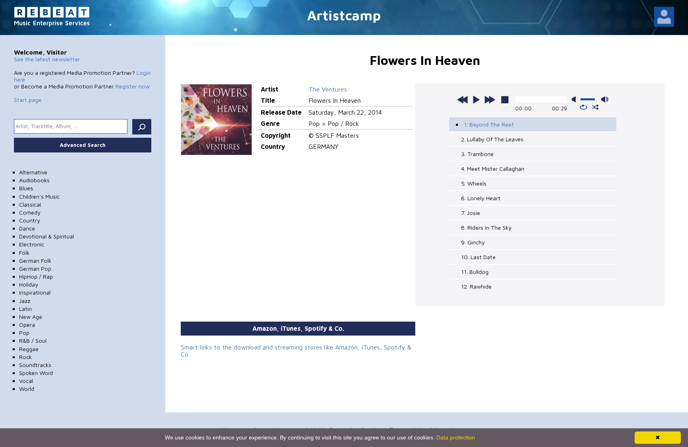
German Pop (35, 268)
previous (462, 99)
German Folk (35, 260)
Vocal (26, 380)
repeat (583, 107)
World (26, 388)
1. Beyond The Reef (489, 124)
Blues (26, 188)
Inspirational (35, 292)
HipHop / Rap (36, 276)
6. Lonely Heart (480, 198)
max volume (604, 99)
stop (504, 99)
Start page (27, 99)
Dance (27, 228)
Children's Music (39, 196)
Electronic (31, 244)
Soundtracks (35, 364)
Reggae (29, 348)
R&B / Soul (33, 340)
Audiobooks (34, 180)
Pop (24, 332)
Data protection (455, 437)
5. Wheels (474, 183)
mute (575, 99)
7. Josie (470, 212)
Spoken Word (36, 372)
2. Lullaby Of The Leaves (492, 139)
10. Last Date (478, 257)
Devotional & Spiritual (46, 236)
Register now (132, 86)
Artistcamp (344, 15)
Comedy (30, 212)
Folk (24, 252)
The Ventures (328, 89)
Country (29, 220)
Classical (30, 204)
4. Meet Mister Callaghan (492, 168)
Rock (25, 356)
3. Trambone (477, 153)
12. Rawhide (476, 286)
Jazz (24, 300)
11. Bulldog (475, 271)
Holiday (28, 284)
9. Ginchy (473, 242)
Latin (25, 308)
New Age (30, 316)
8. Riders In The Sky (486, 227)
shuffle (595, 107)
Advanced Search (83, 145)
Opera (27, 324)
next (489, 99)
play (476, 99)
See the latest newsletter (47, 59)
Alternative (33, 172)
